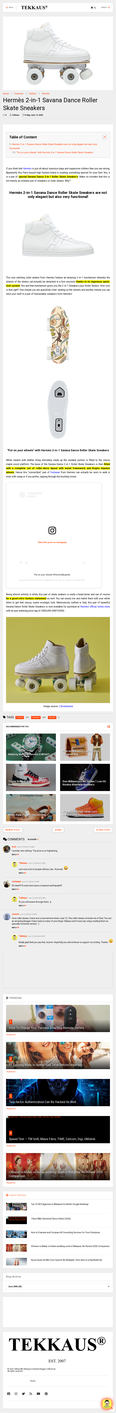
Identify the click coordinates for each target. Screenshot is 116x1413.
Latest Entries (17, 1195)
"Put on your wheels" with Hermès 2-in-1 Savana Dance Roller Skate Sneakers (54, 152)
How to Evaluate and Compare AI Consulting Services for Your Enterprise (65, 1232)
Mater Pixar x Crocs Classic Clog (27, 814)
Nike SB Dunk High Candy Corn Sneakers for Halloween (79, 813)
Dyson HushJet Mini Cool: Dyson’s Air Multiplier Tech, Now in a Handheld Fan (66, 1260)
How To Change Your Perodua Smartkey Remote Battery (46, 1028)
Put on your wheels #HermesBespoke (52, 574)
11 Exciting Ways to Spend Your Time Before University (45, 1065)
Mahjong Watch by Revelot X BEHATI (29, 754)
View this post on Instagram (52, 542)
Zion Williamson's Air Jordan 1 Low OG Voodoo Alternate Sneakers (84, 783)
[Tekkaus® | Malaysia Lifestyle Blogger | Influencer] (33, 8)
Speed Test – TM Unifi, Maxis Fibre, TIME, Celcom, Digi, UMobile (52, 1139)
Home (6, 93)
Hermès (46, 93)
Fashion (32, 93)
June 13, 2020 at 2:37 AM (36, 863)
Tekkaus (23, 863)
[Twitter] (23, 1393)
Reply (14, 855)
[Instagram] (16, 1393)
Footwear (18, 93)
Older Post (103, 830)
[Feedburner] (30, 1393)
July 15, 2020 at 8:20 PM (36, 936)
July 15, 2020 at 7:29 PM (28, 914)
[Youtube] (38, 1393)
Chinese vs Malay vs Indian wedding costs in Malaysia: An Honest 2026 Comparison (70, 1246)
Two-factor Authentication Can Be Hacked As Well (42, 1102)
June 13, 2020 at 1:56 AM (25, 847)
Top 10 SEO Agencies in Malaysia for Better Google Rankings (60, 1204)
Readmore (11, 1035)
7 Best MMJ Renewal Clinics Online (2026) (51, 1218)
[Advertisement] (58, 1312)
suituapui (16, 881)
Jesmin (15, 914)
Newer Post (12, 830)
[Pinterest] (46, 1393)
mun (14, 846)
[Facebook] (8, 1393)
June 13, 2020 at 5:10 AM (30, 882)
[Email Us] (106, 1403)
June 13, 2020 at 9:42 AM (36, 898)
